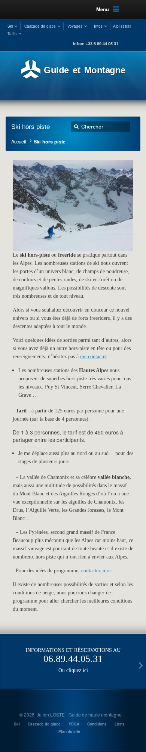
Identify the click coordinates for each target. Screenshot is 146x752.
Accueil (18, 141)
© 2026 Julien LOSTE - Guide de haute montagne (70, 714)
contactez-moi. (96, 570)
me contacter (93, 356)
